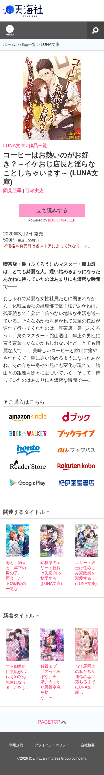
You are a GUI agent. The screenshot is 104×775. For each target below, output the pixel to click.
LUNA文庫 (14, 145)
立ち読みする (52, 210)
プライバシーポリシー (52, 745)
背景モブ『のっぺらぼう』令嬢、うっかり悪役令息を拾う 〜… (50, 682)
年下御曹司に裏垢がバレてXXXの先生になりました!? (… (17, 677)
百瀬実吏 (34, 190)
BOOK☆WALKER (62, 220)
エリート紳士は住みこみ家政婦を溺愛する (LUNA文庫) (86, 573)
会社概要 (88, 745)
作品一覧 (38, 145)
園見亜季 (12, 190)
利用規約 (16, 745)
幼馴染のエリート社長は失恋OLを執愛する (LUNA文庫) (51, 573)
